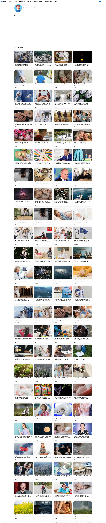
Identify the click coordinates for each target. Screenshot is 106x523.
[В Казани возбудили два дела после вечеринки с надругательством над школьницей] (23, 177)
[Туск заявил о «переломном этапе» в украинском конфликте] (63, 177)
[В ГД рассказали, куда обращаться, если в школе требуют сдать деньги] (63, 315)
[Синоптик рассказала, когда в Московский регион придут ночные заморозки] (43, 275)
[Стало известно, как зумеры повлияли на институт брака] (82, 412)
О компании (6, 522)
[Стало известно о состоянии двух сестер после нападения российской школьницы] (43, 79)
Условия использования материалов (90, 522)
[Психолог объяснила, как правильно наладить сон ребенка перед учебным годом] (82, 491)
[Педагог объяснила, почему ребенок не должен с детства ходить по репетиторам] (63, 373)
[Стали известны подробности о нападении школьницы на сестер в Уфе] (43, 217)
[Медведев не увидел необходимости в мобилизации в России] (63, 158)
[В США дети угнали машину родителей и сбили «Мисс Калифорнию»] (43, 510)
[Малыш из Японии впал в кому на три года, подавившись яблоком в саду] (23, 158)
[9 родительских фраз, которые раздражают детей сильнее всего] (23, 119)
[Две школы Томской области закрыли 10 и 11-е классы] (82, 354)
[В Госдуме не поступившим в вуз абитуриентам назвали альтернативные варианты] (82, 197)
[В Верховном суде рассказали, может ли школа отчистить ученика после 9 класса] (63, 354)
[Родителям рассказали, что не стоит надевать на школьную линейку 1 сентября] (63, 236)
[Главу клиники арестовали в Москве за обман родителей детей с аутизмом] (23, 354)
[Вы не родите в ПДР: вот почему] (63, 217)
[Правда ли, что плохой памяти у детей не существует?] (63, 491)
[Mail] (2, 1)
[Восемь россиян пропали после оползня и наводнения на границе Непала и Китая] (43, 471)
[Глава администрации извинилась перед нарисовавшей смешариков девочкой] (23, 334)
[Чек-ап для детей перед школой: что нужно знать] (43, 412)
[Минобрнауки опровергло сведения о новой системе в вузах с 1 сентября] (63, 197)
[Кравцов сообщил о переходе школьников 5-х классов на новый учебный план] (82, 158)
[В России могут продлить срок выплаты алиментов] (82, 275)
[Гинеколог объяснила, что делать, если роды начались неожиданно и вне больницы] (82, 315)
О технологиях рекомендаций (65, 522)
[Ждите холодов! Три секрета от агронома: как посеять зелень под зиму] (23, 373)
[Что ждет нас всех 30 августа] (23, 197)
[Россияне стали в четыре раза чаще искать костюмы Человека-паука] (63, 452)
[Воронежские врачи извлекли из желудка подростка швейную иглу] (63, 471)
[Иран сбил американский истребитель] (23, 315)
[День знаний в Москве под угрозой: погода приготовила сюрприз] (23, 256)
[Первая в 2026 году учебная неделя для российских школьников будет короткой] (43, 315)
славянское (34, 7)
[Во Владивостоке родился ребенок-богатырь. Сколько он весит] (43, 197)
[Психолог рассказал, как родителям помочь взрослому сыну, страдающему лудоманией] (43, 393)
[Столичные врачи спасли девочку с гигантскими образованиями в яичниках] (23, 99)
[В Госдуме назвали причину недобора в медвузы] (23, 236)
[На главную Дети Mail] (5, 1)
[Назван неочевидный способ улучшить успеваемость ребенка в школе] (63, 256)
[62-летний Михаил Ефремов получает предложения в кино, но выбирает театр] (23, 491)
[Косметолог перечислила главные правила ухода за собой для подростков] (23, 432)
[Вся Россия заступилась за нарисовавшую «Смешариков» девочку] (43, 158)
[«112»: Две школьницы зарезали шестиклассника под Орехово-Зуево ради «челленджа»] (82, 60)
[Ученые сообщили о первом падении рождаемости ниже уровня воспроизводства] (82, 393)
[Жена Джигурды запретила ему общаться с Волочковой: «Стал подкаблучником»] (82, 138)
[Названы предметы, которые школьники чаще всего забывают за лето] (82, 295)
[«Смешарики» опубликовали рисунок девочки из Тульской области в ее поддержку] (82, 452)
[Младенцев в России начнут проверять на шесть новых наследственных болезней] (23, 393)
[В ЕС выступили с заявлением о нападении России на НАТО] (82, 236)
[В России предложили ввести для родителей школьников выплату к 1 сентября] (63, 295)
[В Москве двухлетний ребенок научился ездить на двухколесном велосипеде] (43, 491)
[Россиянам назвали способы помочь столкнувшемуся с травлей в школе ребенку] (23, 217)
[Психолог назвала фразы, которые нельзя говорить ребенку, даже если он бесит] (43, 256)
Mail (2, 522)
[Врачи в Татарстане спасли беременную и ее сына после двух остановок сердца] (23, 275)
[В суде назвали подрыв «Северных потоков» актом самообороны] (63, 275)
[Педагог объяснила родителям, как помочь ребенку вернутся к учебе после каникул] (43, 354)
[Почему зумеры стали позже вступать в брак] (82, 373)
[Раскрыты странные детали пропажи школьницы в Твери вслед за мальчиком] (23, 60)
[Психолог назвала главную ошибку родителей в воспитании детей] (43, 452)
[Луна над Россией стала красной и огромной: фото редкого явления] (43, 432)
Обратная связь (101, 522)
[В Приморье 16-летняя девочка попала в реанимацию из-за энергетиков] (82, 99)
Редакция (57, 522)
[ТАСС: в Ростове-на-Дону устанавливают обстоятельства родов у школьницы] (82, 79)
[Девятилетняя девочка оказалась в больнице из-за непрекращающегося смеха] (63, 99)
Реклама (10, 522)
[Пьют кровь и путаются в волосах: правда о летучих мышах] (63, 393)
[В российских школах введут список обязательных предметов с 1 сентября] (43, 177)
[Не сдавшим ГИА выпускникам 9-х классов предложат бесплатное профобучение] (82, 471)
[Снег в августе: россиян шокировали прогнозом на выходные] (43, 373)
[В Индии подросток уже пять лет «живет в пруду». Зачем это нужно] (63, 138)
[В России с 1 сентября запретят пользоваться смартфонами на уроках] (43, 99)
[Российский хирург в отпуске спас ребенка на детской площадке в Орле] (82, 217)
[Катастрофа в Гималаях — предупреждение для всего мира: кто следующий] (43, 60)
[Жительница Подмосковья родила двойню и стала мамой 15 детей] (63, 60)
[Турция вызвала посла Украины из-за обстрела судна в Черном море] (23, 452)
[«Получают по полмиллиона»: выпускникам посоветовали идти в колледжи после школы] (82, 256)
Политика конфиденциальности (77, 522)
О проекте (53, 522)
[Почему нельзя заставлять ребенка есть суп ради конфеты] (43, 334)
